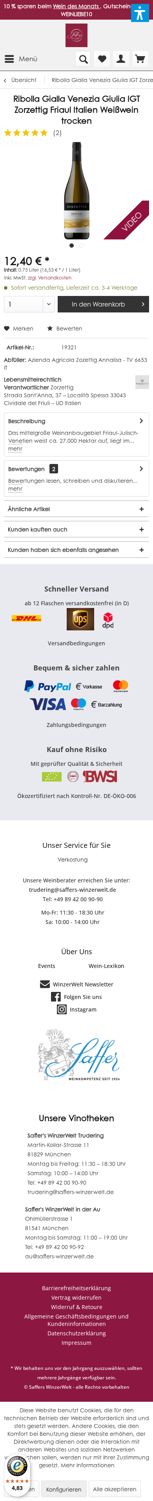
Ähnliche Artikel (29, 509)
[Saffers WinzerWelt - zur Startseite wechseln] (77, 35)
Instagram (82, 1009)
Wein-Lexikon (106, 966)
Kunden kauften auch (37, 529)
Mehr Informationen (88, 1465)
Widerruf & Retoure (76, 1307)
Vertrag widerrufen (76, 1297)
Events (46, 966)
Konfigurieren (64, 1489)
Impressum (76, 1342)
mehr (15, 448)
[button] (140, 13)
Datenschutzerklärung (76, 1333)
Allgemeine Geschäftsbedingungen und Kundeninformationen (76, 1320)
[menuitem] (20, 59)
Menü (28, 58)
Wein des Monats (76, 6)
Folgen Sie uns (82, 997)
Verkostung (72, 859)
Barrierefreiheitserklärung (76, 1288)
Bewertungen (26, 469)
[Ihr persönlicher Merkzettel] (102, 59)
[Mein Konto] (121, 59)
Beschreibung (26, 421)
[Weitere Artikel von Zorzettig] (142, 382)
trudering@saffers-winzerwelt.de (72, 889)
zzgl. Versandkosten (49, 277)
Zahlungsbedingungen (76, 725)
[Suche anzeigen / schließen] (83, 59)
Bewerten (68, 328)
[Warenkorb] (140, 59)
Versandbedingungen (76, 643)
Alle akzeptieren (115, 1489)
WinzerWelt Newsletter (82, 984)
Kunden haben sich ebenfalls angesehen (63, 549)
